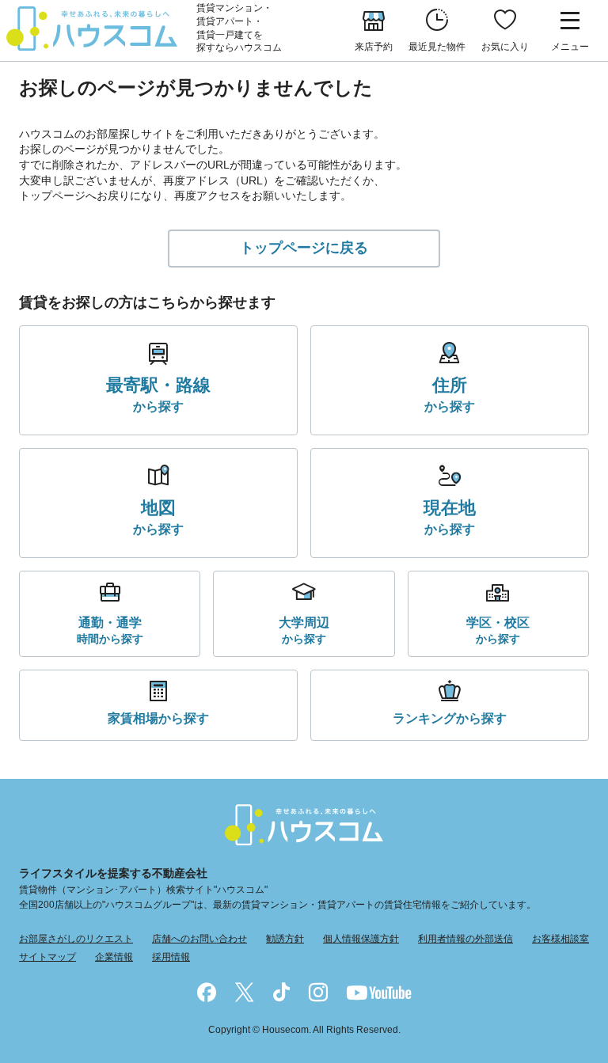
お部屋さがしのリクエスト (76, 938)
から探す (158, 394)
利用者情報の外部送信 (465, 938)
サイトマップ (47, 956)
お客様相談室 (560, 938)
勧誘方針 (285, 938)
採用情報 (171, 956)
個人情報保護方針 (361, 938)
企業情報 (114, 956)
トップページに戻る (304, 248)
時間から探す (110, 630)
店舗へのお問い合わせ (199, 938)
